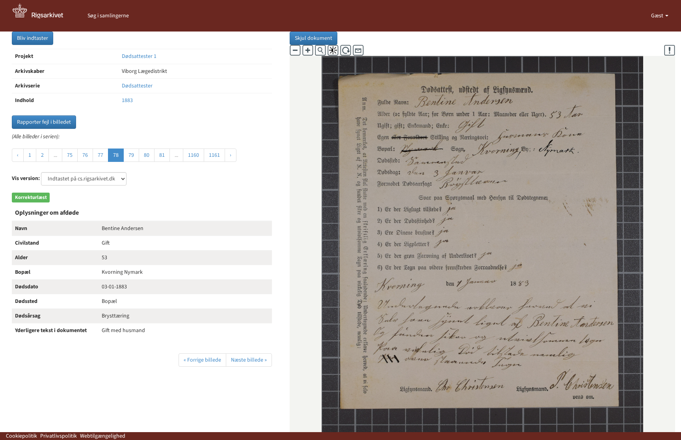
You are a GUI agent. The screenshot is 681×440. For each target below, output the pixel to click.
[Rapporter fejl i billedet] (669, 50)
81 (162, 155)
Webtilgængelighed (102, 436)
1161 (214, 155)
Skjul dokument (313, 38)
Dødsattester (137, 86)
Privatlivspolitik (58, 436)
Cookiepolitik (21, 436)
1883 (127, 100)
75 (70, 155)
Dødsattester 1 (139, 56)
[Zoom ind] (307, 50)
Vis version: (26, 178)
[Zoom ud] (295, 50)
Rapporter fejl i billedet (44, 122)
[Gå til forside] (42, 16)
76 (85, 155)
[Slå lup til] (320, 50)
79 (131, 155)
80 (146, 155)
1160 (193, 155)
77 (100, 155)
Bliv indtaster (32, 38)
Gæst (657, 16)
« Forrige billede (202, 360)
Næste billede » (249, 360)
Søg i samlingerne (108, 16)
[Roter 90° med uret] (345, 50)
